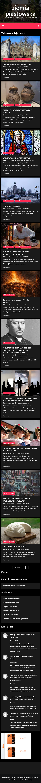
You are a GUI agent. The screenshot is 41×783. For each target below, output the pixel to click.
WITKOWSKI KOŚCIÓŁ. (11, 206)
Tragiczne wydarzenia (10, 606)
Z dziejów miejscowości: (11, 611)
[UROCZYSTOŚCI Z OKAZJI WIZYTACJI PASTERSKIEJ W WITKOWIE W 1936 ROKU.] (20, 142)
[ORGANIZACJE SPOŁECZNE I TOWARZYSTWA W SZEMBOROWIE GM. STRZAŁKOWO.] (20, 383)
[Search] (38, 26)
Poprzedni (17, 567)
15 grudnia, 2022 (21, 256)
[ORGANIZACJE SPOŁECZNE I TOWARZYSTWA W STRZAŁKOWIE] (20, 433)
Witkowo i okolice (8, 59)
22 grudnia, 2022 (21, 67)
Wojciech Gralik (15, 656)
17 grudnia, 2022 (21, 163)
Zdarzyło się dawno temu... (23, 59)
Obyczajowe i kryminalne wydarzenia (15, 619)
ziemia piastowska (21, 10)
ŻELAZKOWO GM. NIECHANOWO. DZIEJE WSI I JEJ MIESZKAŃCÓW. (23, 677)
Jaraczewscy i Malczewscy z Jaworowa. (17, 64)
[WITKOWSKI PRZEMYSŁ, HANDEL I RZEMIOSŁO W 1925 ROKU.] (20, 236)
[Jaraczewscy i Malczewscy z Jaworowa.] (20, 49)
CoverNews (13, 780)
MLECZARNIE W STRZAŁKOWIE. (15, 547)
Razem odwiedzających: (11, 585)
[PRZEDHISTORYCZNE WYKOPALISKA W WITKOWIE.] (20, 94)
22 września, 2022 (21, 304)
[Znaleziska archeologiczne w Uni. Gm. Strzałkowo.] (20, 284)
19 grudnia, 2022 (21, 115)
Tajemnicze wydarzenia (10, 615)
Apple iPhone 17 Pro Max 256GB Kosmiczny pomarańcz (23, 749)
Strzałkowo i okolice (9, 294)
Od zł (22, 738)
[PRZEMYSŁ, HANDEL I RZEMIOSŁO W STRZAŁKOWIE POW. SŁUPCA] (20, 483)
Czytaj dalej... (6, 77)
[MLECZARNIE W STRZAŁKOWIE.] (20, 531)
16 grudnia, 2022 (21, 208)
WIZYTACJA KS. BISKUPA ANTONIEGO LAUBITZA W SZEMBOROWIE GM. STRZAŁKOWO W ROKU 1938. (17, 350)
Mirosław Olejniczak (9, 67)
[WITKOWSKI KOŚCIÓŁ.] (20, 190)
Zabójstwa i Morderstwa (11, 602)
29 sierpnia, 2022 (21, 355)
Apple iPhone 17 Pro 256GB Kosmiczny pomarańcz (23, 736)
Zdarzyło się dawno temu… (12, 598)
